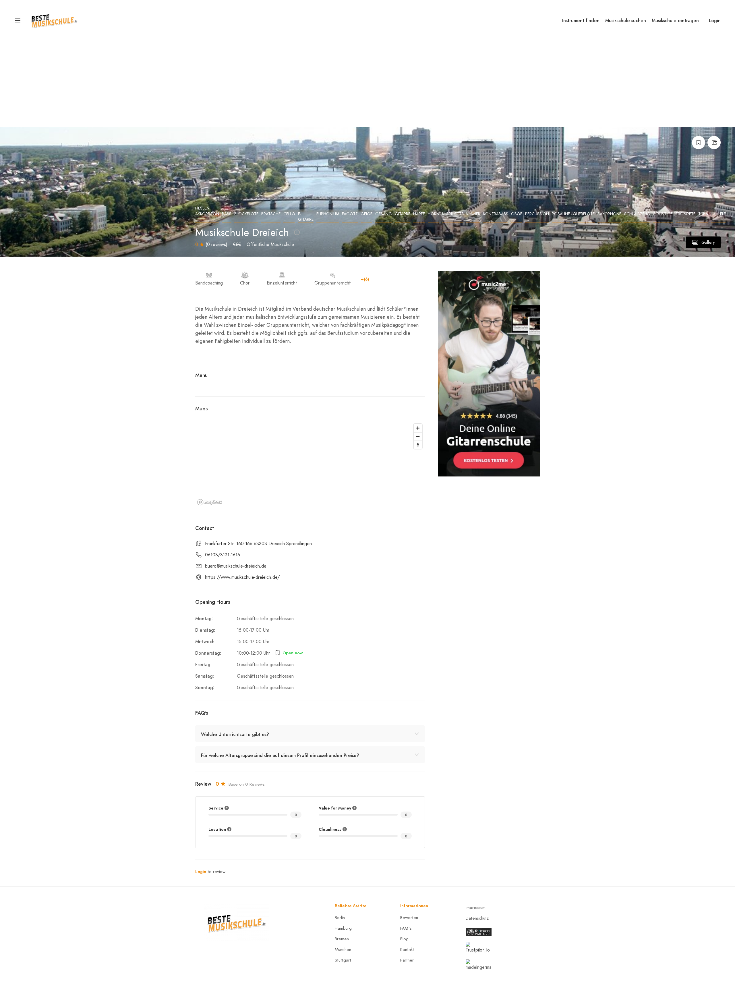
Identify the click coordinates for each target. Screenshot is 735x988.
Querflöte (584, 214)
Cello (289, 214)
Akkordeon (207, 214)
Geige (366, 214)
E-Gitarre (306, 216)
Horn (433, 214)
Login (715, 20)
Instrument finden (580, 20)
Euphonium (327, 214)
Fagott (350, 214)
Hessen (202, 208)
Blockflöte (246, 214)
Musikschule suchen (625, 20)
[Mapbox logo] (209, 502)
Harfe (419, 214)
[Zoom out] (418, 436)
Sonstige (663, 214)
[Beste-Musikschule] (54, 20)
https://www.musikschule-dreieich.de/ (242, 577)
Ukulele (718, 214)
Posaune (561, 214)
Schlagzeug (637, 214)
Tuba (703, 214)
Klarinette (452, 214)
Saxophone (609, 214)
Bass (226, 214)
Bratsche (271, 214)
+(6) (365, 279)
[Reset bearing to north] (418, 445)
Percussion (537, 214)
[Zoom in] (418, 428)
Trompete (685, 214)
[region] (310, 464)
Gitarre (402, 214)
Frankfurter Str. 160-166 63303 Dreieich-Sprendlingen (258, 544)
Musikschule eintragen (675, 20)
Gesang (383, 214)
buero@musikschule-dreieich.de (235, 566)
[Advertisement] (367, 84)
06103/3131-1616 (222, 555)
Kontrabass (495, 214)
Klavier (473, 214)
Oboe (516, 214)
